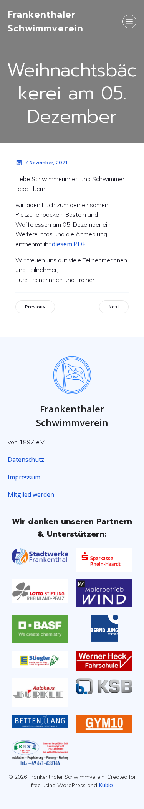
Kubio (106, 785)
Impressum (24, 477)
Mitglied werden (31, 494)
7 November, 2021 (46, 162)
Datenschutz (26, 459)
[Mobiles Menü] (129, 21)
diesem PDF (68, 244)
